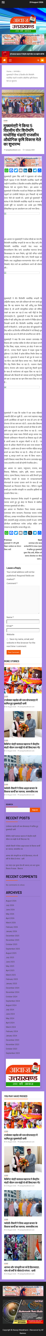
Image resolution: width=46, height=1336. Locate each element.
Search (9, 804)
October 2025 (11, 944)
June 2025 (10, 962)
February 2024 (12, 1031)
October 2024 (11, 997)
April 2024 (10, 1023)
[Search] (38, 60)
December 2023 (12, 1040)
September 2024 (13, 1001)
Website (10, 634)
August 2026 (11, 901)
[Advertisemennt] (23, 39)
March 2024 (11, 1027)
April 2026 (10, 918)
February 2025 (12, 979)
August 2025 (11, 953)
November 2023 (12, 1044)
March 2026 (11, 923)
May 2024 (10, 1018)
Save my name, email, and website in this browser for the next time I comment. (21, 642)
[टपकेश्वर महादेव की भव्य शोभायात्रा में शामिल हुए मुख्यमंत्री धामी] (23, 680)
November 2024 (12, 992)
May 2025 (10, 966)
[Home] (4, 60)
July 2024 (10, 1010)
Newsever (34, 1330)
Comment (12, 583)
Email (10, 626)
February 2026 (12, 927)
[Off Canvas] (3, 2)
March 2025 (11, 975)
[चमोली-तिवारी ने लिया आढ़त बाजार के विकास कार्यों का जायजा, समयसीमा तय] (23, 768)
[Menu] (10, 60)
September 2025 (13, 949)
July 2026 (10, 905)
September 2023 (13, 1053)
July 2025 (10, 957)
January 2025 (11, 983)
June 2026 (10, 910)
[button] (10, 60)
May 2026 (10, 914)
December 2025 (12, 936)
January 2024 (11, 1036)
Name (10, 617)
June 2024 (10, 1014)
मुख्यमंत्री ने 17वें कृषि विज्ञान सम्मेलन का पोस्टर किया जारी (12, 545)
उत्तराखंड (5, 120)
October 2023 (11, 1049)
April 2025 (10, 970)
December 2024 (12, 988)
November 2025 (12, 940)
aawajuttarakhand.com (13, 150)
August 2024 (11, 1005)
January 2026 (11, 931)
